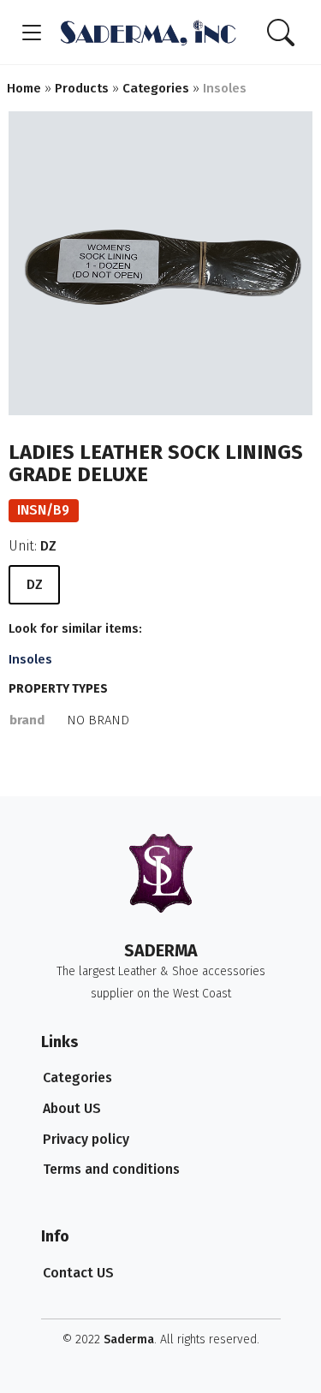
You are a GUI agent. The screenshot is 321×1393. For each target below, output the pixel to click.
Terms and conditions (111, 1169)
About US (72, 1108)
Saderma (129, 1339)
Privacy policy (86, 1139)
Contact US (78, 1273)
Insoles (30, 659)
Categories (77, 1077)
